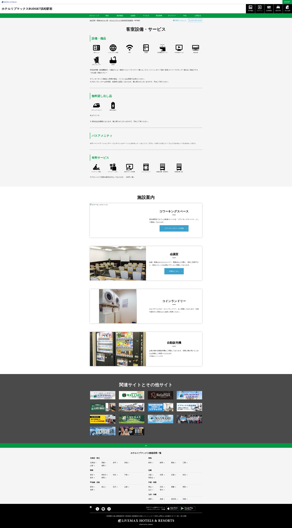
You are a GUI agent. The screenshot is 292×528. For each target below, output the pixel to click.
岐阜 (150, 462)
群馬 (103, 477)
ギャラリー (172, 15)
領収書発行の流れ (137, 516)
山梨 (126, 487)
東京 (91, 475)
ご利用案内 (109, 516)
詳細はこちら (174, 271)
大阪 (150, 475)
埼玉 (114, 475)
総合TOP (92, 20)
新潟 (91, 487)
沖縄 (184, 499)
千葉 (126, 475)
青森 (103, 462)
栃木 (91, 477)
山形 (91, 465)
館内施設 (120, 15)
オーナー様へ (176, 516)
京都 (172, 475)
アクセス (146, 15)
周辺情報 (159, 15)
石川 (114, 487)
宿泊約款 (128, 516)
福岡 (150, 499)
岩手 (114, 462)
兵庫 (161, 475)
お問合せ (198, 15)
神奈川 (104, 475)
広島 (161, 487)
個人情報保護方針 (118, 516)
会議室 (133, 15)
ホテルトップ (94, 15)
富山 (103, 487)
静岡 (161, 462)
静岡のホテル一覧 (102, 20)
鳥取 (184, 487)
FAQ (184, 15)
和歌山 (150, 477)
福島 (103, 465)
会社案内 (168, 516)
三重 (184, 462)
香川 (161, 490)
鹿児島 (173, 499)
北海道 (92, 462)
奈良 (184, 475)
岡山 (150, 487)
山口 (150, 490)
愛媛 (172, 487)
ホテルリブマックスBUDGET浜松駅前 (27, 8)
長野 (91, 490)
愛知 (172, 462)
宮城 (126, 462)
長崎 (161, 499)
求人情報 (183, 516)
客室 (107, 15)
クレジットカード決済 (151, 516)
